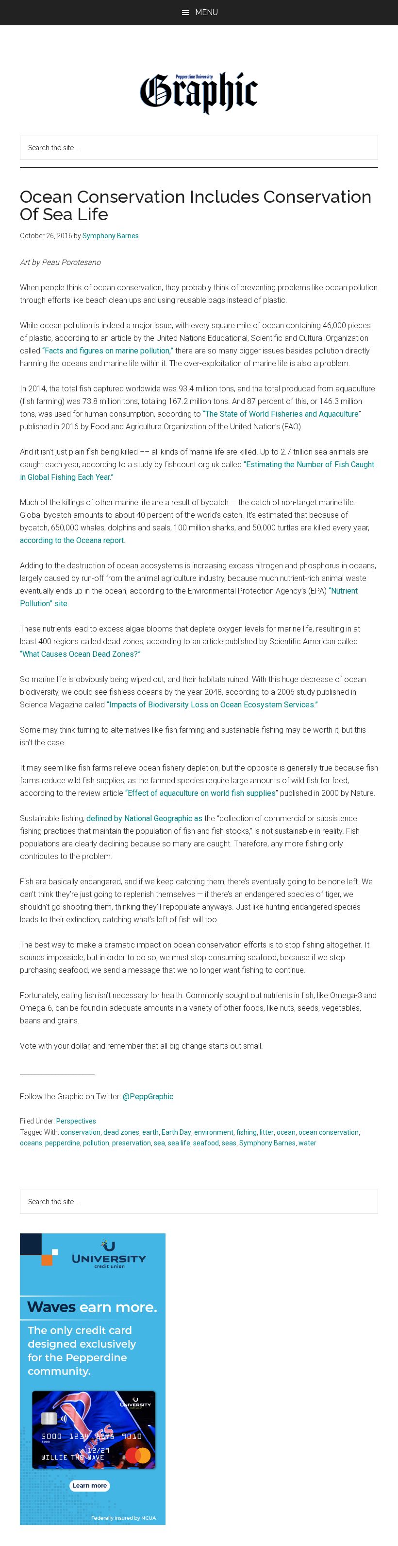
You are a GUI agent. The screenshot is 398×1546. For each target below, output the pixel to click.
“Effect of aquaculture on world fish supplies (200, 793)
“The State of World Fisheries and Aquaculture (281, 414)
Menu (206, 12)
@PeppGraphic (148, 1096)
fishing (246, 1132)
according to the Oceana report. (72, 540)
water (307, 1143)
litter (267, 1132)
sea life (179, 1143)
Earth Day (176, 1132)
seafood (206, 1143)
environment (213, 1132)
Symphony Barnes (267, 1143)
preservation (131, 1143)
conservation (80, 1132)
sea (159, 1143)
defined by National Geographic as (144, 818)
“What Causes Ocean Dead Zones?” (80, 654)
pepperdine (62, 1143)
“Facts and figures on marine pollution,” (107, 350)
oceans (31, 1143)
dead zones (121, 1132)
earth (150, 1132)
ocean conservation (328, 1132)
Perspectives (76, 1121)
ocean (286, 1132)
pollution (96, 1143)
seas (229, 1143)
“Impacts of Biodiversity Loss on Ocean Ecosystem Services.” (212, 704)
